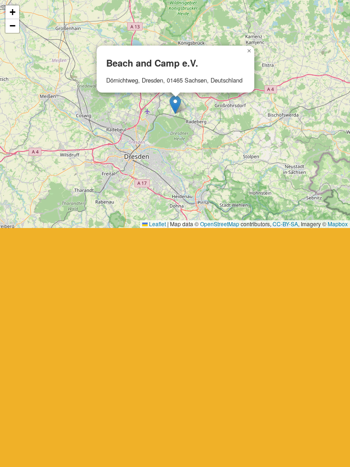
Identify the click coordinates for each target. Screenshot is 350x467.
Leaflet (157, 224)
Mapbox (338, 224)
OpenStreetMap (219, 224)
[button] (175, 104)
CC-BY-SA (285, 224)
